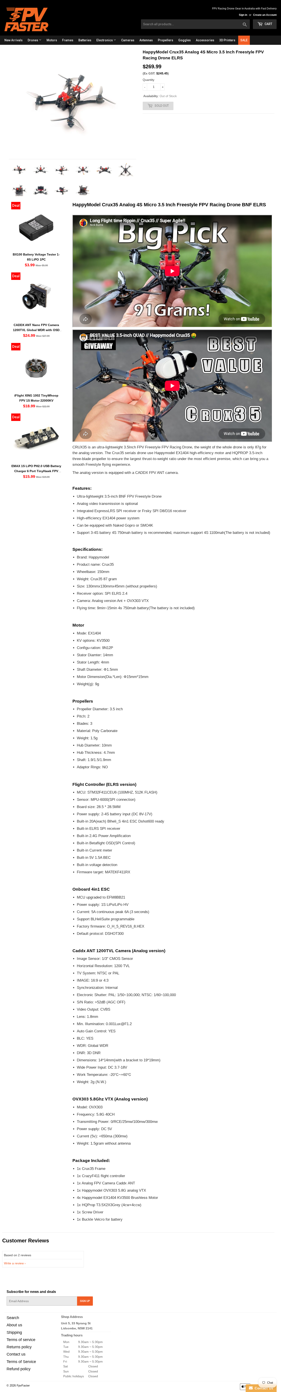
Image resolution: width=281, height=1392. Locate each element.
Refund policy (19, 1369)
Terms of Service (21, 1361)
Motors (52, 40)
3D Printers (227, 40)
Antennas (146, 40)
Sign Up (85, 1301)
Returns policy (19, 1347)
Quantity (148, 80)
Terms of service (21, 1340)
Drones (33, 40)
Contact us (16, 1354)
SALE (244, 40)
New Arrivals (13, 40)
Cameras (127, 40)
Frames (67, 40)
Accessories (205, 40)
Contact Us (263, 1388)
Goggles (184, 40)
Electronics (104, 40)
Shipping (14, 1332)
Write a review (14, 1263)
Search (13, 1318)
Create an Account (265, 14)
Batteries (84, 40)
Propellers (165, 40)
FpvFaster (23, 1385)
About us (14, 1325)
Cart (268, 24)
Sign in (243, 14)
